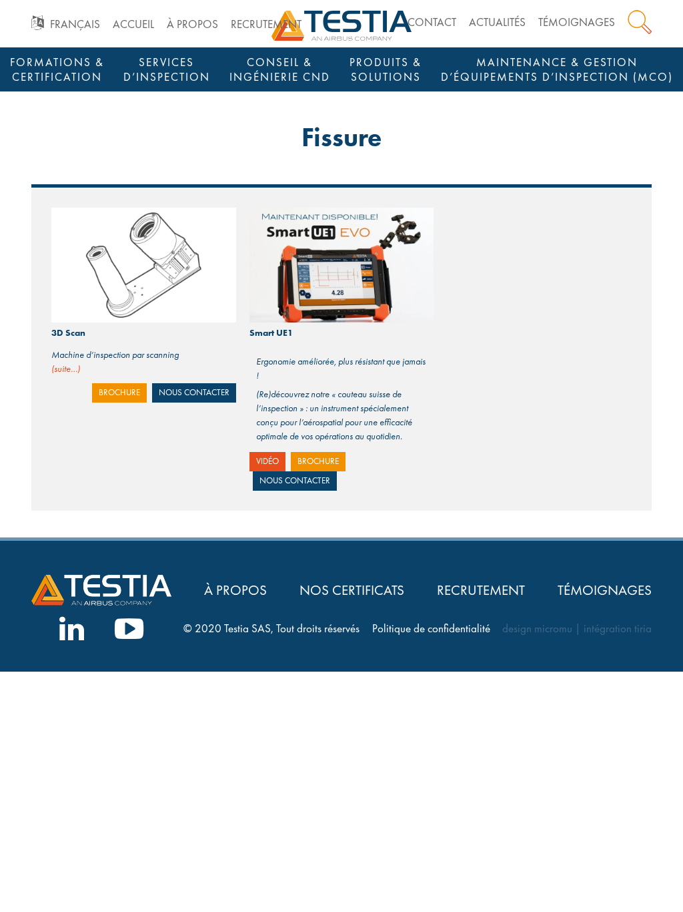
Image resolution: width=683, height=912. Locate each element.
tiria (643, 629)
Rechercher (640, 22)
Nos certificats (351, 590)
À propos (192, 24)
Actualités (497, 22)
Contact (432, 22)
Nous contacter (194, 392)
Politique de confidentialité (431, 629)
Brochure (119, 392)
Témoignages (576, 22)
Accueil (133, 24)
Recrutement (266, 24)
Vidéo (267, 461)
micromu (553, 629)
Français (75, 24)
